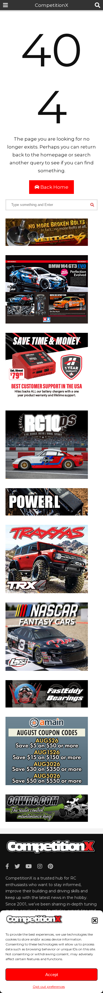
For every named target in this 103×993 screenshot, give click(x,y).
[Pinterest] (50, 866)
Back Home (53, 187)
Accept (51, 974)
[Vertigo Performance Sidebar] (46, 244)
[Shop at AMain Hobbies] (46, 783)
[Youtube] (29, 866)
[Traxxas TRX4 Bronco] (46, 591)
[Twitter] (17, 866)
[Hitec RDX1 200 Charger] (46, 399)
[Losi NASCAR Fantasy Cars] (46, 669)
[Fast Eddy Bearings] (46, 706)
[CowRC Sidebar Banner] (46, 820)
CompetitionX (51, 5)
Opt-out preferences (49, 987)
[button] (95, 920)
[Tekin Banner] (46, 514)
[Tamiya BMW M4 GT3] (46, 322)
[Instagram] (39, 866)
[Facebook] (7, 866)
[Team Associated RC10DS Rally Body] (46, 477)
